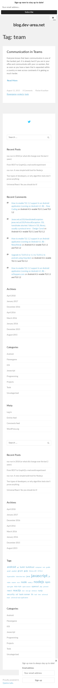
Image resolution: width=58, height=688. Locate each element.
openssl (35, 586)
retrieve (34, 591)
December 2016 (13, 307)
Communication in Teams (24, 52)
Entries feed (12, 418)
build (22, 567)
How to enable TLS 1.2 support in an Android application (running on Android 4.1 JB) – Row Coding (30, 206)
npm (47, 582)
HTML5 (40, 571)
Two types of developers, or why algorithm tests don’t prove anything (28, 177)
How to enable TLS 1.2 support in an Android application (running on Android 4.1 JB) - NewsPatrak (30, 242)
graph (9, 571)
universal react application (19, 597)
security (11, 594)
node (24, 582)
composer (38, 567)
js (49, 576)
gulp (26, 571)
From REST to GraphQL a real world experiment (26, 165)
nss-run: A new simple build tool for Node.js (25, 170)
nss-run (17, 586)
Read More (12, 81)
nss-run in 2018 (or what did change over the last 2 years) (27, 157)
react (9, 591)
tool (35, 594)
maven (14, 582)
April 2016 (11, 313)
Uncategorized (13, 393)
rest (23, 591)
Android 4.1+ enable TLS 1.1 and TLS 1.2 (28, 232)
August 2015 (12, 335)
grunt (20, 571)
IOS (8, 365)
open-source (26, 586)
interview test (20, 576)
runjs (40, 591)
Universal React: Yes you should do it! (22, 185)
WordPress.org (13, 429)
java (28, 576)
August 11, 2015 (13, 91)
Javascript (11, 371)
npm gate (10, 586)
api (18, 567)
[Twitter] (29, 122)
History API (33, 571)
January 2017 (12, 301)
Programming (12, 376)
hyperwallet (11, 576)
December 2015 (13, 329)
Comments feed (13, 423)
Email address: (28, 668)
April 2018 (11, 296)
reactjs (17, 590)
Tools (27, 94)
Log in (9, 412)
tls (32, 594)
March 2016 (12, 318)
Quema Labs (8, 683)
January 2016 (12, 324)
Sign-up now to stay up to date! (29, 3)
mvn (18, 582)
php (41, 586)
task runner (24, 594)
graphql (14, 571)
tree (39, 594)
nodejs (39, 582)
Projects (20, 94)
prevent (45, 586)
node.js (30, 582)
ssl (17, 594)
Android (10, 354)
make (9, 582)
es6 (44, 567)
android (11, 567)
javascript (39, 576)
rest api (28, 591)
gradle (48, 567)
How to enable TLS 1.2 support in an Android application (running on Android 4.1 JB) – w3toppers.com (30, 271)
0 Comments (28, 91)
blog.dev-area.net (29, 25)
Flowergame (11, 94)
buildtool (30, 567)
